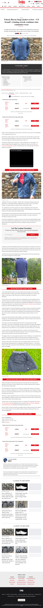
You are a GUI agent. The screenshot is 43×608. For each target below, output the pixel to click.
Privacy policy (31, 594)
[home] (2, 6)
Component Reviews (31, 582)
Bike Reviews (30, 580)
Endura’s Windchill (10, 404)
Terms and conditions (22, 594)
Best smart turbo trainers (21, 582)
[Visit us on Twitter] (36, 1)
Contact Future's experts (11, 594)
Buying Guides (22, 6)
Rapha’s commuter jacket (30, 304)
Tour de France (12, 578)
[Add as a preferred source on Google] (21, 600)
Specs (31, 93)
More (38, 6)
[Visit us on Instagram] (34, 1)
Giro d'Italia (12, 580)
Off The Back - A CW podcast (37, 9)
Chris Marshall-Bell (16, 96)
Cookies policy (38, 594)
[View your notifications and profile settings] (8, 3)
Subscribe (37, 3)
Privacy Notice (34, 237)
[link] (7, 103)
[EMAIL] (11, 461)
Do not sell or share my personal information (25, 596)
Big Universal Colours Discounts (12, 9)
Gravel (33, 6)
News (5, 6)
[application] (21, 158)
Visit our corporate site (35, 604)
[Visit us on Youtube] (39, 1)
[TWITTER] (9, 461)
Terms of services (17, 237)
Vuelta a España (12, 582)
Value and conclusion (24, 93)
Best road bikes (21, 578)
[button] (21, 103)
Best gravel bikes (21, 580)
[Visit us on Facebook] (37, 1)
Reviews (15, 6)
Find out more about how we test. (10, 90)
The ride (17, 93)
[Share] (15, 33)
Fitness (28, 6)
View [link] (35, 103)
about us (4, 594)
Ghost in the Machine (12, 468)
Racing (9, 6)
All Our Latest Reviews (31, 578)
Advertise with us (11, 596)
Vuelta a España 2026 (25, 9)
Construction (11, 93)
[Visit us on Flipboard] (40, 1)
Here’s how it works (33, 35)
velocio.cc (8, 422)
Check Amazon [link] (35, 108)
